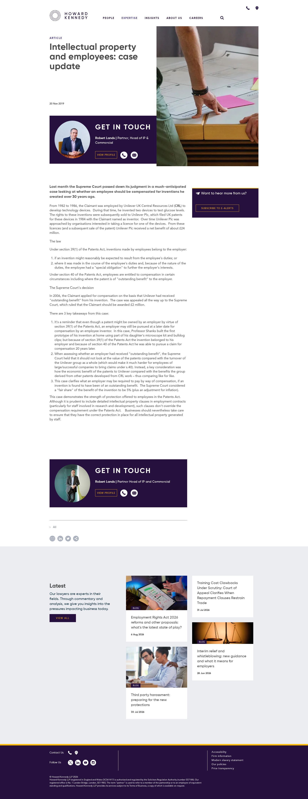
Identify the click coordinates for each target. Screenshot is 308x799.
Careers (196, 18)
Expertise (130, 18)
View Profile (106, 493)
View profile (106, 155)
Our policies (219, 764)
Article (56, 38)
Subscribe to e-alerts (217, 208)
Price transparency (223, 768)
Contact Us (57, 752)
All (54, 527)
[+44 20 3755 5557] (123, 155)
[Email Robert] (134, 155)
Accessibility (219, 752)
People (108, 18)
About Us (174, 18)
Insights (152, 18)
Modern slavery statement (227, 760)
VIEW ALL (63, 618)
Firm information (221, 756)
